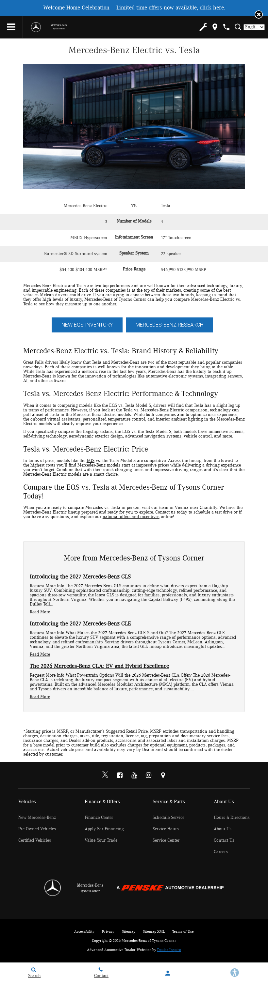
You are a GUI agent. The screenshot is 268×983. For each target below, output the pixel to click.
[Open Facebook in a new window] (120, 775)
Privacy (108, 931)
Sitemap (128, 931)
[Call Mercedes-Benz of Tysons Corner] (226, 27)
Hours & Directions (232, 817)
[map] (215, 27)
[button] (259, 14)
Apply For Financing (104, 829)
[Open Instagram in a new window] (148, 775)
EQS (90, 460)
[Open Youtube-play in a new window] (134, 775)
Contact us (165, 512)
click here (212, 8)
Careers (221, 852)
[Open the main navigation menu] (11, 27)
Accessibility (84, 931)
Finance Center (99, 817)
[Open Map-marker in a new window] (163, 775)
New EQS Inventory (87, 325)
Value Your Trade (101, 840)
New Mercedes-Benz (37, 817)
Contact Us (224, 840)
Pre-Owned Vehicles (37, 829)
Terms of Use (183, 931)
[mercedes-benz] (36, 27)
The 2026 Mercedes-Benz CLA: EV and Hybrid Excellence (99, 666)
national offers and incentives (131, 517)
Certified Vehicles (34, 840)
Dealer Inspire (169, 950)
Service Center (166, 840)
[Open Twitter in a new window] (105, 775)
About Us (222, 829)
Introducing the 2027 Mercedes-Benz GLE (80, 624)
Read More (40, 612)
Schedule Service (168, 817)
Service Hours (166, 829)
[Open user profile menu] (167, 973)
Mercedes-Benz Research (169, 325)
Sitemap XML (154, 931)
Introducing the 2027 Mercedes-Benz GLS (80, 577)
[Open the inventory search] (237, 27)
